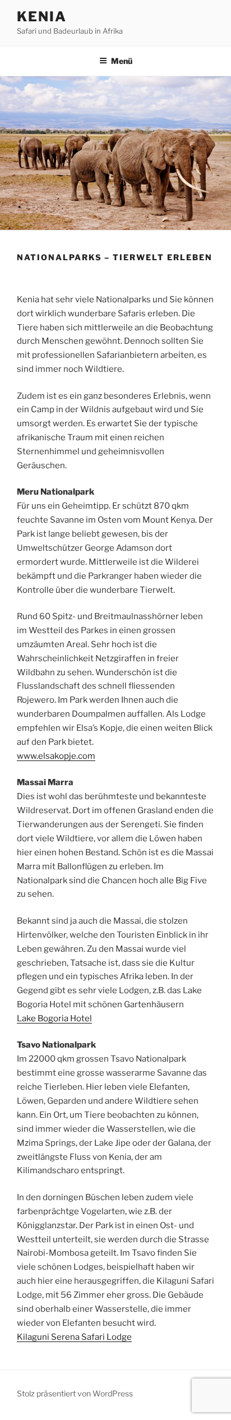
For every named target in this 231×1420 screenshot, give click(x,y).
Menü (121, 61)
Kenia (42, 16)
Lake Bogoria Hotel (54, 1018)
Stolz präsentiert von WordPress (75, 1393)
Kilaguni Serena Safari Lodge (74, 1337)
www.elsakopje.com (56, 756)
